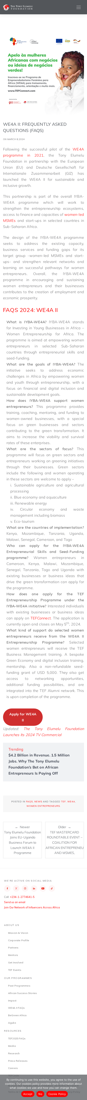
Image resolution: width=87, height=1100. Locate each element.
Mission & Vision (18, 932)
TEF (63, 801)
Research (14, 1053)
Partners (13, 947)
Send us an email (14, 902)
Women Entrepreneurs (43, 806)
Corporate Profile (18, 940)
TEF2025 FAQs (16, 1038)
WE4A (71, 801)
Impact (12, 1000)
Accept (28, 1094)
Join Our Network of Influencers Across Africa (32, 907)
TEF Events (14, 969)
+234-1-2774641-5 (22, 896)
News (38, 801)
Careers (13, 1068)
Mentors (13, 955)
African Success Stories (22, 993)
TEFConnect (41, 618)
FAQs (29, 801)
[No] (82, 1087)
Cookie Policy (57, 1094)
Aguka (12, 1022)
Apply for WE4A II (22, 717)
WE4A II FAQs (16, 1007)
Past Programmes (19, 985)
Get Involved (15, 962)
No (40, 1094)
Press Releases (18, 1060)
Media (12, 1045)
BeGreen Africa (17, 1015)
